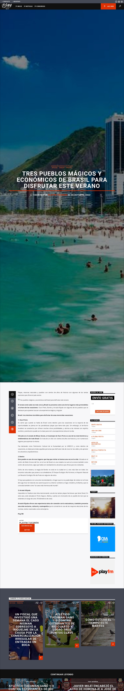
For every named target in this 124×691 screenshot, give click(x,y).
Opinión (61, 174)
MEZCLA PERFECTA (98, 463)
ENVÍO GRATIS (96, 438)
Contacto (6, 1)
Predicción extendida (102, 530)
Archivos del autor (26, 541)
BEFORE (94, 475)
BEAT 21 (94, 469)
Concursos (41, 6)
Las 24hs (110, 6)
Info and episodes (102, 425)
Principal (69, 174)
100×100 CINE (96, 444)
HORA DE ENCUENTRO (96, 456)
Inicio (20, 6)
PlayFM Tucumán (57, 201)
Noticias (29, 6)
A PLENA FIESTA (97, 450)
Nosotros (17, 1)
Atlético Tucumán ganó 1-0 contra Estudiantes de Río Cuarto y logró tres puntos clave (62, 637)
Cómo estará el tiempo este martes (98, 636)
